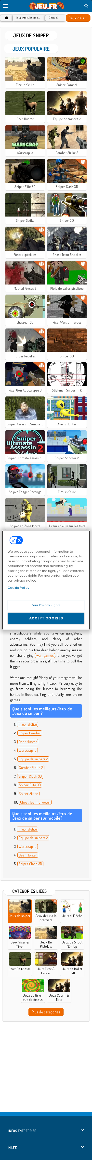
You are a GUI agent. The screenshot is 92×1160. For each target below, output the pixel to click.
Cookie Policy (18, 587)
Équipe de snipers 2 (33, 759)
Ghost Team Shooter (35, 802)
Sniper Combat (30, 733)
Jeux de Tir (54, 17)
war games (45, 655)
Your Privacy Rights (46, 605)
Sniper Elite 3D (30, 785)
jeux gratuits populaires (28, 17)
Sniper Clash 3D (30, 776)
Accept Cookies (46, 618)
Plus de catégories (46, 1011)
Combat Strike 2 (31, 767)
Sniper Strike (28, 793)
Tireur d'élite (27, 724)
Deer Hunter (28, 741)
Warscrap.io (27, 750)
